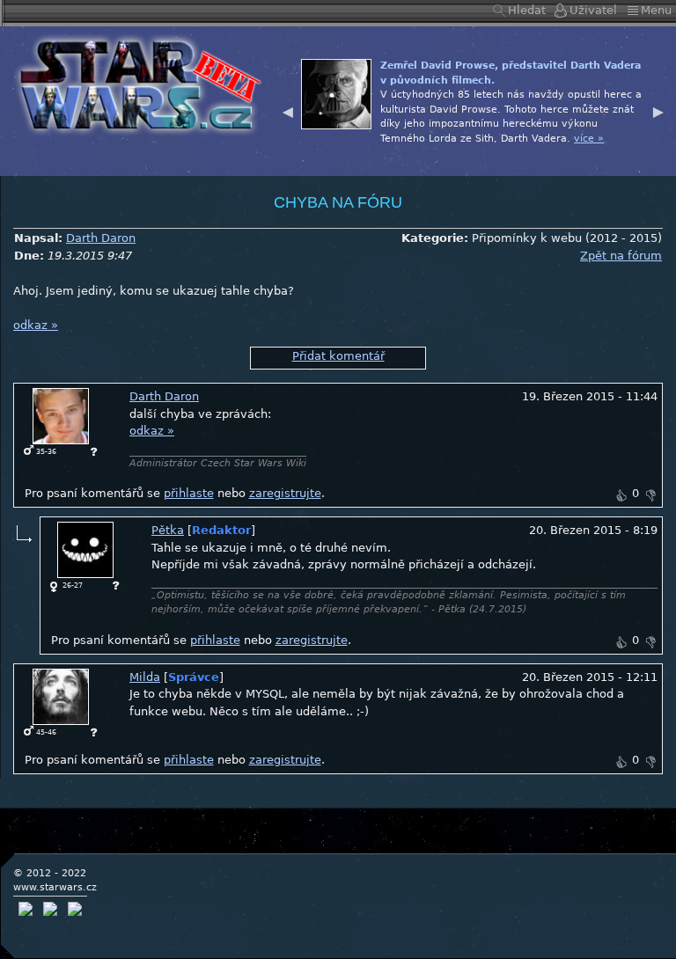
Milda (144, 677)
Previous (288, 110)
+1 (621, 495)
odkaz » (35, 325)
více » (589, 138)
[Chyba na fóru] (135, 83)
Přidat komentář (338, 355)
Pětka (167, 530)
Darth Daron (101, 238)
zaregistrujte (285, 493)
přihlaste (189, 493)
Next (658, 110)
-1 (650, 495)
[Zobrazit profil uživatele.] (61, 415)
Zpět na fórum (621, 255)
